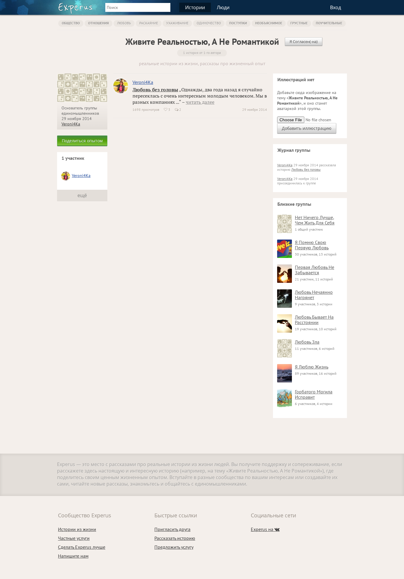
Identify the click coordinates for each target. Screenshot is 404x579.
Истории (195, 7)
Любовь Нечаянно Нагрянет (314, 294)
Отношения (98, 23)
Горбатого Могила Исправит (313, 394)
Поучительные (329, 23)
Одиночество (209, 23)
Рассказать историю (174, 538)
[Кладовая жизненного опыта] (75, 8)
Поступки (238, 23)
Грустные (299, 23)
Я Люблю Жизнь (311, 367)
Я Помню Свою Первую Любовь (312, 245)
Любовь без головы (155, 89)
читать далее (200, 102)
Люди (223, 7)
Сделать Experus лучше (81, 547)
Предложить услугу (173, 547)
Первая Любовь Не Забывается (314, 269)
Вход (335, 7)
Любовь (124, 23)
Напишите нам (73, 556)
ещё (82, 195)
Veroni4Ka (71, 124)
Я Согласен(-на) (304, 41)
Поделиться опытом (82, 140)
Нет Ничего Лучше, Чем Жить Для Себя (314, 220)
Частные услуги (74, 538)
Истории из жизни (77, 529)
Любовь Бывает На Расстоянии (314, 319)
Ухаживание (177, 23)
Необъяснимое (268, 23)
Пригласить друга (172, 529)
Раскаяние (148, 23)
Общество (71, 23)
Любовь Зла (307, 342)
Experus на (265, 529)
